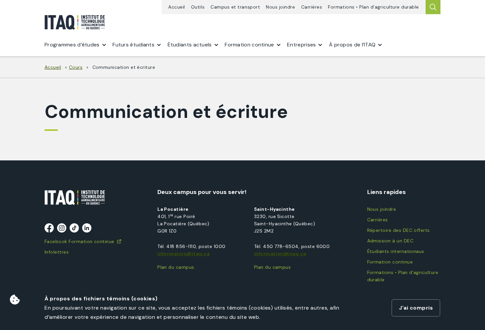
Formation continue (390, 262)
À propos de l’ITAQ (352, 44)
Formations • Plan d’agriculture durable (373, 7)
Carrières (311, 7)
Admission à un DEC (390, 241)
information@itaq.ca (183, 254)
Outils (198, 7)
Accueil (176, 7)
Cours (75, 67)
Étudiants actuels (190, 44)
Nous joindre (280, 7)
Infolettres (57, 252)
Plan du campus (175, 267)
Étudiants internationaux (395, 251)
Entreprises (301, 44)
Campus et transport (235, 7)
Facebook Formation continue (79, 241)
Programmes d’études (72, 44)
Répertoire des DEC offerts (398, 230)
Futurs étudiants (133, 44)
